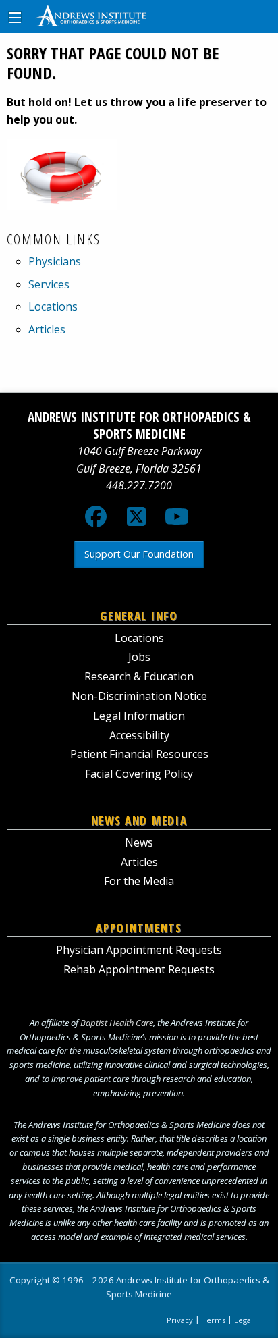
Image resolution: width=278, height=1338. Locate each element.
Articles (46, 329)
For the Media (139, 881)
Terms (213, 1320)
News (139, 842)
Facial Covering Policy (139, 773)
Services (49, 284)
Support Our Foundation (139, 553)
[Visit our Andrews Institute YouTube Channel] (176, 520)
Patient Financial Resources (139, 754)
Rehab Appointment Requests (139, 969)
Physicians (54, 261)
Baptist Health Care (116, 1023)
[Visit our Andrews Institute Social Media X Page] (136, 520)
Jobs (139, 656)
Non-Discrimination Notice (139, 696)
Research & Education (139, 676)
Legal (243, 1320)
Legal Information (139, 715)
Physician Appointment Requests (139, 949)
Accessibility (139, 735)
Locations (53, 306)
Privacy (180, 1320)
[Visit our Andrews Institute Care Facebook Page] (95, 520)
